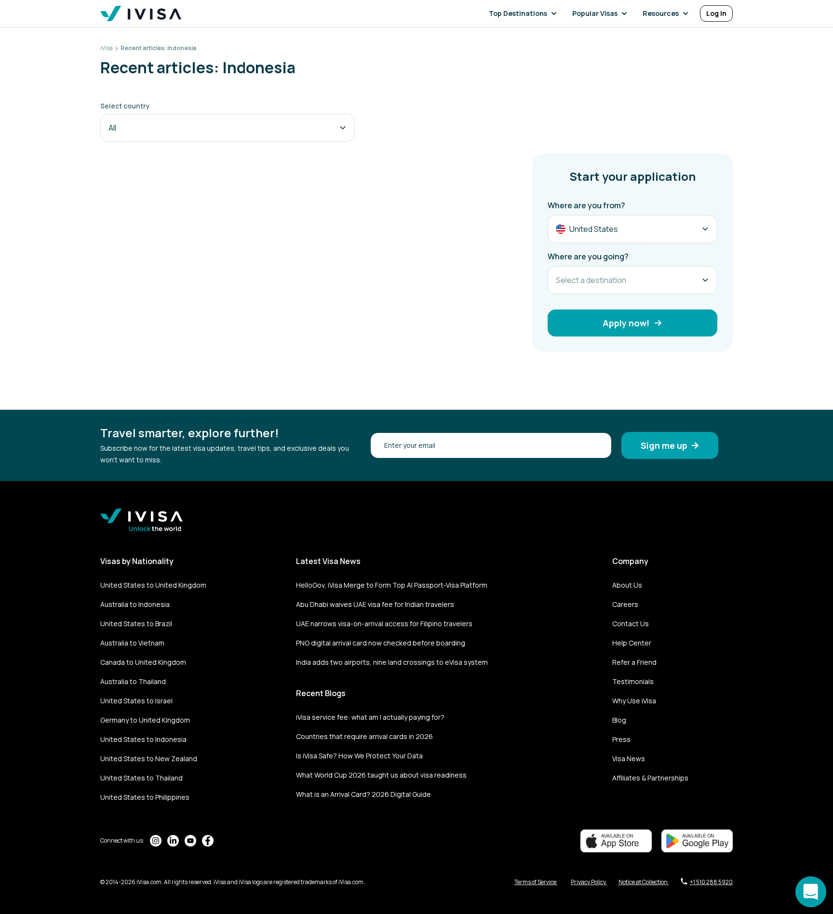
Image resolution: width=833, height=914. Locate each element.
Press (621, 739)
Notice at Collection (643, 882)
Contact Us (630, 623)
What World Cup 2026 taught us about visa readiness (381, 775)
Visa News (628, 758)
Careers (625, 604)
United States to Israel (136, 700)
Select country (125, 105)
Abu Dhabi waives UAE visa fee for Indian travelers (375, 604)
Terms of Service (535, 882)
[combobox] (227, 128)
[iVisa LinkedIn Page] (173, 841)
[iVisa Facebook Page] (208, 841)
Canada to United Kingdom (143, 662)
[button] (525, 13)
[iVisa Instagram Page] (155, 841)
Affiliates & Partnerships (650, 777)
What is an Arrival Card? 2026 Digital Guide (363, 794)
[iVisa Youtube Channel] (190, 841)
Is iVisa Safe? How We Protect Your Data (359, 755)
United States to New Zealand (148, 758)
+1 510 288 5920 (711, 882)
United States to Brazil (136, 623)
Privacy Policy (589, 882)
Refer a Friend (634, 662)
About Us (627, 585)
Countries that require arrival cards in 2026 (364, 736)
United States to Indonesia (143, 739)
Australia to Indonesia (135, 604)
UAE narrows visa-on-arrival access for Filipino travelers (384, 623)
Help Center (631, 642)
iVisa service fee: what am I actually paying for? (370, 717)
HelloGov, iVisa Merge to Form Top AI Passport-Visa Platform (391, 585)
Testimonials (633, 681)
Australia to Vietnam (132, 642)
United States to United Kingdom (153, 585)
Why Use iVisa (634, 700)
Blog (619, 720)
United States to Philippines (144, 797)
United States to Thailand (141, 777)
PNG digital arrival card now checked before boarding (380, 642)
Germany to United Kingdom (145, 720)
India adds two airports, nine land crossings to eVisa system (392, 662)
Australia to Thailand (133, 681)
